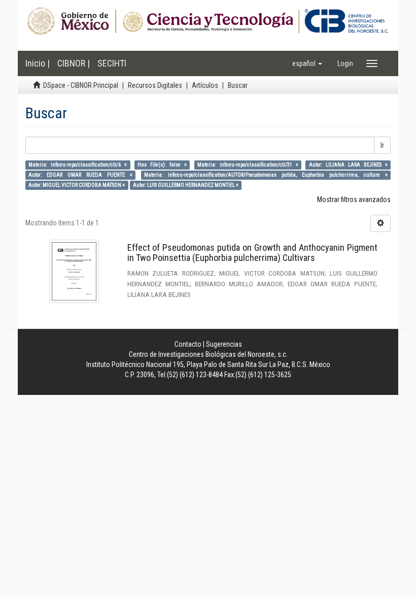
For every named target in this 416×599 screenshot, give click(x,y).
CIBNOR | (73, 63)
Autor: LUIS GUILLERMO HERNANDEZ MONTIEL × (185, 185)
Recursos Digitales (155, 85)
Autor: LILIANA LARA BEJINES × (348, 164)
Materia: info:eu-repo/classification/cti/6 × (77, 164)
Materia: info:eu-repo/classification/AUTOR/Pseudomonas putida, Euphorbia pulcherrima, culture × (265, 175)
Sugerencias (224, 344)
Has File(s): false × (162, 164)
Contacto (188, 344)
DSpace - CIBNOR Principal (80, 85)
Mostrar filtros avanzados (354, 199)
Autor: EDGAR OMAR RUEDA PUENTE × (80, 175)
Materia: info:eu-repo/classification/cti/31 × (247, 164)
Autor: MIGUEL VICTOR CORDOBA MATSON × (76, 185)
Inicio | (37, 63)
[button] (307, 63)
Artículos (205, 85)
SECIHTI (111, 63)
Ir (382, 145)
